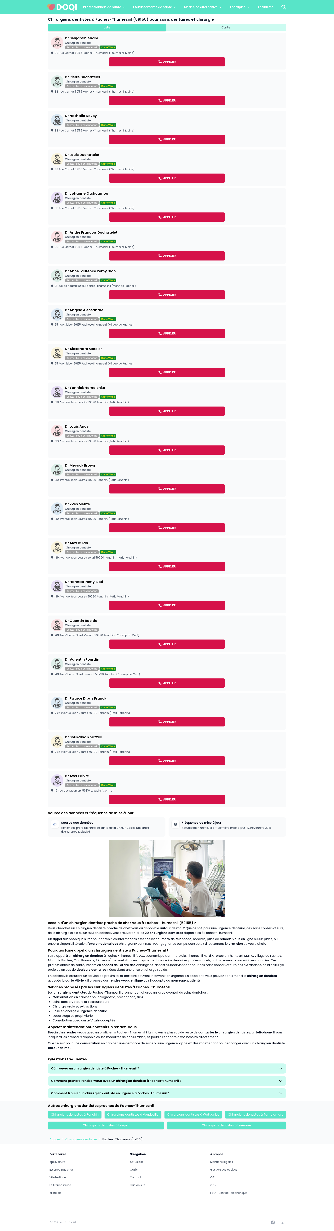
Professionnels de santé (102, 7)
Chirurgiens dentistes (81, 1139)
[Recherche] (283, 7)
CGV (213, 1185)
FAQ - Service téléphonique (228, 1193)
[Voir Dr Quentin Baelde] (167, 634)
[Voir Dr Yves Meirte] (167, 517)
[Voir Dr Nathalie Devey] (167, 129)
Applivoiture (57, 1162)
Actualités (265, 7)
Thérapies (237, 7)
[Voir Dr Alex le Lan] (167, 556)
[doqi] (62, 7)
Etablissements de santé (152, 7)
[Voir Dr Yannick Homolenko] (167, 401)
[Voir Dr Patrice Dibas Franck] (167, 711)
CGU (213, 1177)
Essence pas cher (61, 1170)
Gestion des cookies (223, 1170)
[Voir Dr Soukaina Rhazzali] (167, 750)
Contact (135, 1177)
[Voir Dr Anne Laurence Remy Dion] (167, 284)
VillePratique (57, 1177)
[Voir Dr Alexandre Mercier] (167, 362)
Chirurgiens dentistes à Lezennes (226, 1125)
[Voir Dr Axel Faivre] (167, 789)
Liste (107, 27)
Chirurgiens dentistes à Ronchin (75, 1114)
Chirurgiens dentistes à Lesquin (106, 1125)
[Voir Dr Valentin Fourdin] (167, 672)
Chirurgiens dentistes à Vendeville (132, 1114)
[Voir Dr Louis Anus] (167, 439)
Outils (134, 1170)
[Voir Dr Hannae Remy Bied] (167, 595)
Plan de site (137, 1185)
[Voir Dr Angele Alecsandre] (167, 323)
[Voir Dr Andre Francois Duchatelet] (167, 245)
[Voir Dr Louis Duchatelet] (167, 168)
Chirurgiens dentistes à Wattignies (193, 1114)
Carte (226, 27)
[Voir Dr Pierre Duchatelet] (167, 90)
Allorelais (55, 1193)
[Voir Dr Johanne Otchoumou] (167, 206)
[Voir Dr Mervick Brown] (167, 478)
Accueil (55, 1139)
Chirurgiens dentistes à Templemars (255, 1114)
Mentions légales (221, 1162)
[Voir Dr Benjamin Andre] (167, 51)
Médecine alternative (201, 7)
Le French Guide (60, 1185)
